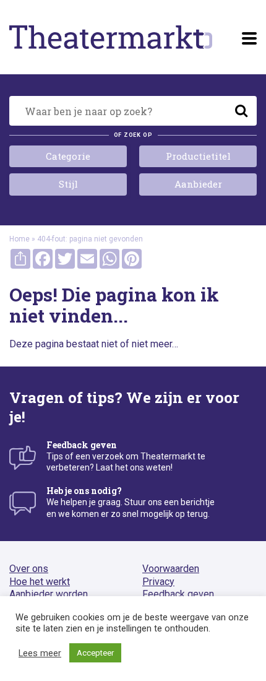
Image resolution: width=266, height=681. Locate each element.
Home (19, 239)
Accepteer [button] (95, 652)
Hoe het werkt (39, 582)
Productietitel (198, 156)
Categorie (68, 156)
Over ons (28, 569)
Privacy (158, 582)
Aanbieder (198, 184)
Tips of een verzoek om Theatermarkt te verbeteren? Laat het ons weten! (125, 456)
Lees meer (40, 653)
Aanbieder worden (48, 594)
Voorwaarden (170, 569)
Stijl (68, 184)
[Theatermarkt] (110, 37)
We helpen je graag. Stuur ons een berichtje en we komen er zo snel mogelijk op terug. (130, 501)
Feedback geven (178, 594)
